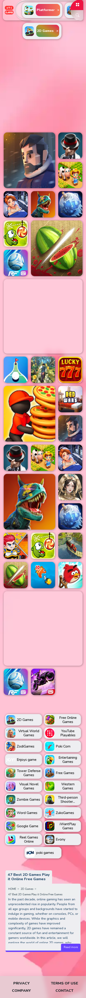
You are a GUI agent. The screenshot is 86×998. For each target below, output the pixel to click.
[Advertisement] (43, 86)
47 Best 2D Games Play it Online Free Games (35, 894)
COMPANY (21, 990)
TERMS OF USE (64, 983)
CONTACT (64, 990)
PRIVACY (21, 983)
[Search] (76, 15)
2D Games (27, 889)
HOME (12, 889)
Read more (71, 947)
